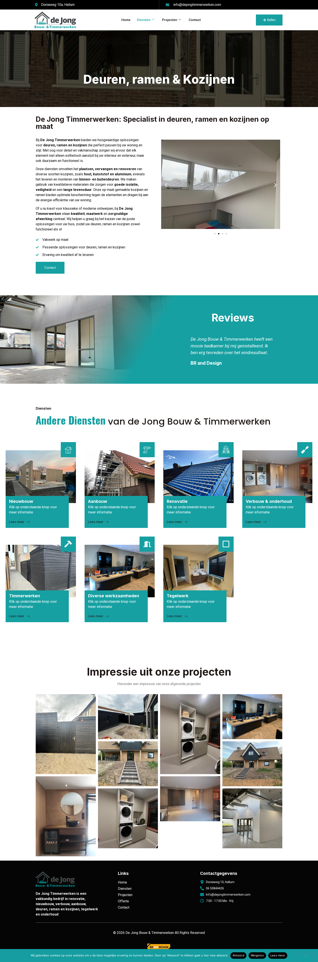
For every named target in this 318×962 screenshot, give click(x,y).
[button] (166, 185)
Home (125, 20)
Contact (195, 20)
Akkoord (238, 955)
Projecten (169, 20)
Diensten (144, 20)
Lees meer (277, 955)
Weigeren (257, 955)
